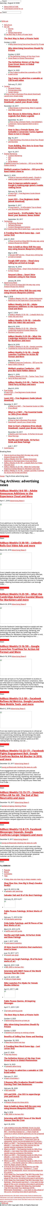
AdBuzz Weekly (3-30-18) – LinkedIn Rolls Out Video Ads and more (24, 321)
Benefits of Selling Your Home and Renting (23, 1037)
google (2, 1195)
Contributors (9, 448)
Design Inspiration (15, 33)
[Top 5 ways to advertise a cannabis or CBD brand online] (26, 74)
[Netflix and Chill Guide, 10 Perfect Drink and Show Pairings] (26, 436)
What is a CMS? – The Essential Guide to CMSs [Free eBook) (25, 413)
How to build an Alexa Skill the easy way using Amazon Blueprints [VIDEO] (25, 248)
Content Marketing (15, 156)
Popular (7, 870)
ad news (15, 1199)
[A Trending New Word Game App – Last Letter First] (23, 229)
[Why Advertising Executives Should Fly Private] (26, 44)
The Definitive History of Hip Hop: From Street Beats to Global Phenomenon (23, 64)
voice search (10, 1197)
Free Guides (8, 390)
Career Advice (13, 92)
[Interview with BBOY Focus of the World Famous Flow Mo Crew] (14, 967)
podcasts (10, 1201)
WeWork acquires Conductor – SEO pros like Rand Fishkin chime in (24, 369)
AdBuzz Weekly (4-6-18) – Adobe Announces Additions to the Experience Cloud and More (26, 306)
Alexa (24, 1197)
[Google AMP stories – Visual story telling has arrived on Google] (26, 257)
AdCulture (8, 25)
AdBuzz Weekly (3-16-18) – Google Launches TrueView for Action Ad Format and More (23, 354)
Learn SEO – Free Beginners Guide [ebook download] (23, 200)
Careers (7, 86)
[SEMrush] (4, 21)
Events (19, 1199)
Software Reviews (14, 225)
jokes (40, 1199)
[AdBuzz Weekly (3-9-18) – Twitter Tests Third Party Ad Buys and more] (26, 378)
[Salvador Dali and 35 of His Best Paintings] (13, 891)
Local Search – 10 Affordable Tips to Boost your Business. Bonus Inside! (24, 214)
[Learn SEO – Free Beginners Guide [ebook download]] (26, 195)
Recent (6, 872)
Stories (10, 29)
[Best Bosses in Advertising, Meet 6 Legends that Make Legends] (26, 110)
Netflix (1, 1201)
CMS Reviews (3, 1197)
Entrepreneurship (14, 90)
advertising (29, 1197)
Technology (8, 221)
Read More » (4, 536)
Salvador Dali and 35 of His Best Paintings (23, 895)
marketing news (37, 1195)
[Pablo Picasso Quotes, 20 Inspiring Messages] (9, 997)
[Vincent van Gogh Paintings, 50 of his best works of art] (11, 955)
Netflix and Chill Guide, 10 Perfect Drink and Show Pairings (23, 441)
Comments (8, 874)
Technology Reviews (15, 223)
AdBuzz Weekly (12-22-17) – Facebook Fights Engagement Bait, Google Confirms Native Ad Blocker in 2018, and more (22, 755)
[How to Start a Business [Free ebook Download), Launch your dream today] (24, 96)
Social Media (12, 161)
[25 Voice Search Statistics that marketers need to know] (13, 943)
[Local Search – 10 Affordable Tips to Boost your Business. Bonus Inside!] (26, 209)
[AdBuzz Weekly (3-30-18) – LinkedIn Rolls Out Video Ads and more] (26, 317)
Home (2, 476)
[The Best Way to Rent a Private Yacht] (18, 34)
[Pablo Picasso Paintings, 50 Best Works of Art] (9, 907)
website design (24, 1195)
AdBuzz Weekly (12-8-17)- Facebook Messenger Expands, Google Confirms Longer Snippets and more (21, 832)
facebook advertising (37, 1197)
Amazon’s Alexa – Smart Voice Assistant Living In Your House (22, 276)
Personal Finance (14, 88)
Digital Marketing (10, 154)
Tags (5, 876)
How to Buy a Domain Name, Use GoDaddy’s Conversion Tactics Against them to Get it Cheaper (25, 132)
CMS (14, 1195)
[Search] (1, 1)
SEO (9, 158)
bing (5, 1201)
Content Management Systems (19, 227)
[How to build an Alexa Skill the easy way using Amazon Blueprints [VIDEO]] (26, 243)
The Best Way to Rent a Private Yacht (21, 38)
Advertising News (10, 283)
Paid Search (25, 1199)
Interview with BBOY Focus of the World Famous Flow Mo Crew (22, 972)
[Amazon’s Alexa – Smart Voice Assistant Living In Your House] (26, 271)
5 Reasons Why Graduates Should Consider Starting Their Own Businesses (23, 1083)
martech (2, 1199)
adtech (17, 1195)
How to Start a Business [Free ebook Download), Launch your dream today (21, 101)
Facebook (30, 1195)
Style (10, 31)
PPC (9, 160)
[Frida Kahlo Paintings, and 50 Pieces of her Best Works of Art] (13, 919)
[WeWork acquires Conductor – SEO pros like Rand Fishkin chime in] (24, 165)
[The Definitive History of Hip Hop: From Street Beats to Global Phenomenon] (26, 58)
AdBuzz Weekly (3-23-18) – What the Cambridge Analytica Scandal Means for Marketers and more (24, 338)
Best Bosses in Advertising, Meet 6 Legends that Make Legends (24, 115)
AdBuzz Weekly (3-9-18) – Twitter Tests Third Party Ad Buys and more (26, 383)
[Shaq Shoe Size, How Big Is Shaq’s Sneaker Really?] (22, 879)
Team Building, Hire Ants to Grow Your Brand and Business (25, 147)
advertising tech (9, 1199)
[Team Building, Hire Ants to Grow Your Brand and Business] (26, 142)
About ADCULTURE (11, 7)
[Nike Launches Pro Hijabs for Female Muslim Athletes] (12, 979)
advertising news (8, 1195)
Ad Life (6, 27)
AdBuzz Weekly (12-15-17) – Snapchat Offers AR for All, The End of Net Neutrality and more (22, 795)
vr (6, 1201)
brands (37, 1199)
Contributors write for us (13, 9)
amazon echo (31, 1199)
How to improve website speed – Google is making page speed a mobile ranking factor (25, 185)
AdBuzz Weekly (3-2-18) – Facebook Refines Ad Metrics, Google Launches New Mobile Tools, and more (22, 701)
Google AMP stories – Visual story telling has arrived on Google (23, 262)
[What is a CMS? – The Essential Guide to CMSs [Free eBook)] (26, 408)
